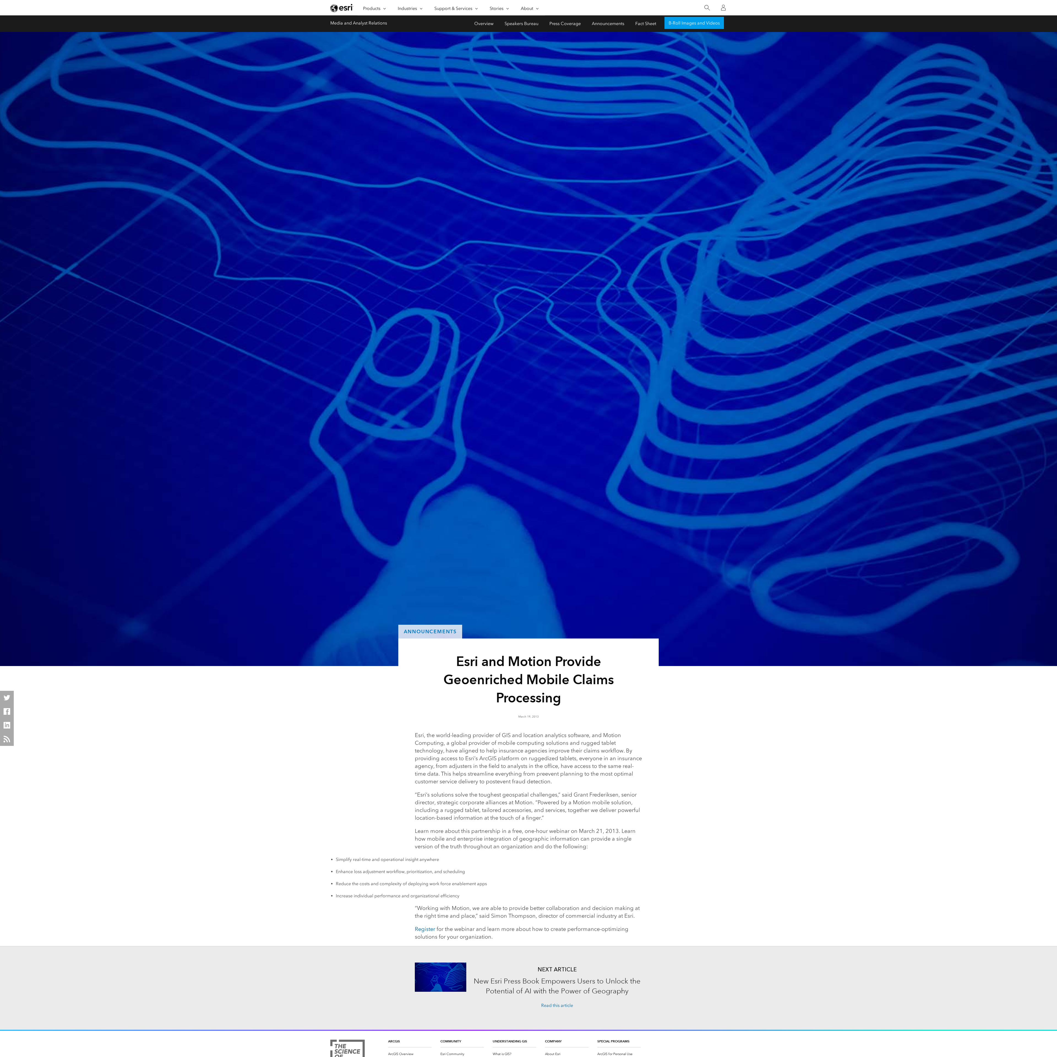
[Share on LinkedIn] (7, 725)
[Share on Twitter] (7, 698)
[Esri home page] (341, 8)
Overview (484, 23)
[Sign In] (723, 7)
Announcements (608, 23)
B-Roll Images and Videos (694, 23)
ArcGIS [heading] (394, 1041)
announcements (430, 631)
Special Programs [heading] (613, 1041)
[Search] (707, 7)
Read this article (557, 1005)
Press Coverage (565, 23)
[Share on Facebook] (7, 711)
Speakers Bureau (521, 23)
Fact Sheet (645, 23)
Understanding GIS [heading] (510, 1041)
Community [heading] (450, 1041)
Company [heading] (553, 1041)
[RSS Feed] (7, 739)
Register (425, 929)
